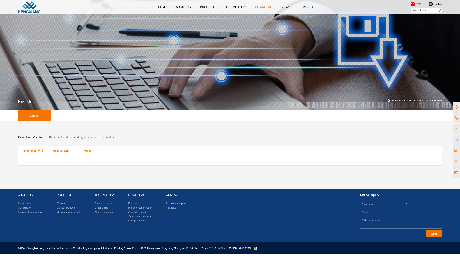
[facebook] (456, 129)
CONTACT (306, 7)
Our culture (24, 207)
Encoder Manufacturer (30, 212)
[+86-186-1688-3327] (456, 161)
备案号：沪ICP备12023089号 (234, 248)
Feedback (171, 207)
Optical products (66, 207)
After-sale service (104, 212)
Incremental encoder (140, 207)
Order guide (101, 207)
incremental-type (32, 150)
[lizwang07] (456, 150)
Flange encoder (137, 220)
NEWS (285, 7)
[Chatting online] (456, 107)
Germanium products (69, 212)
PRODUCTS (208, 7)
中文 (418, 4)
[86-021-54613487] (456, 118)
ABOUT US (183, 7)
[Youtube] (456, 140)
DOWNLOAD (263, 7)
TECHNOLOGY (236, 7)
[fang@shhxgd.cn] (456, 172)
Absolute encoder (138, 212)
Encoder (34, 115)
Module (88, 150)
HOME (162, 7)
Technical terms (103, 203)
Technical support (176, 203)
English (438, 4)
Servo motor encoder (140, 216)
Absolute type (61, 150)
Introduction (24, 203)
